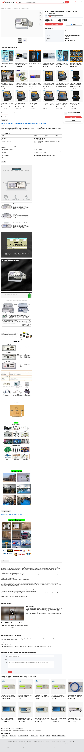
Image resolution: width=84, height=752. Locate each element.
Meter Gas (42, 735)
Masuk (81, 3)
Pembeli (59, 5)
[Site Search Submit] (67, 2)
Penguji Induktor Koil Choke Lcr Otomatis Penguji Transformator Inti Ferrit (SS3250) (21, 84)
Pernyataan (15, 741)
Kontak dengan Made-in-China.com (39, 741)
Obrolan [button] (74, 24)
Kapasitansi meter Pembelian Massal (58, 735)
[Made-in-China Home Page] (7, 2)
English (7, 743)
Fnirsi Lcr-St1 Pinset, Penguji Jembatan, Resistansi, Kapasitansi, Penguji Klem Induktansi (7, 84)
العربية (53, 743)
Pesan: (6, 662)
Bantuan (66, 5)
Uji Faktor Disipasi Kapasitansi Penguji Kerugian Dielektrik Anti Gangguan (48, 104)
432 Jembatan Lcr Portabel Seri (7, 63)
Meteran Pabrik (4, 735)
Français (23, 743)
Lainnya (2, 737)
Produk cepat (48, 741)
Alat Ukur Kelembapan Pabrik (23, 735)
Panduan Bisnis (69, 741)
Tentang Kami (10, 741)
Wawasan (63, 741)
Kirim (10, 671)
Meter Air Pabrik (13, 735)
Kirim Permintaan (54, 24)
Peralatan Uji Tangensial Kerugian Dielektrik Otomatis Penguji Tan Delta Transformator (62, 104)
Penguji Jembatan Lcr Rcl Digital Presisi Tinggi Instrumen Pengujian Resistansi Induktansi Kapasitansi (35, 84)
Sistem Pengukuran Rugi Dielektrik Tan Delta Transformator (7, 104)
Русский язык (45, 743)
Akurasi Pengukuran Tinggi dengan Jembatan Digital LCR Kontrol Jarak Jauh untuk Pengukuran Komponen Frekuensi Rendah (49, 64)
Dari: (6, 656)
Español (27, 743)
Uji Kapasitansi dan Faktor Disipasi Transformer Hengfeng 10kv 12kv (62, 84)
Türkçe (69, 743)
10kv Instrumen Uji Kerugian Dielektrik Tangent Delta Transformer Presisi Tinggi (20, 104)
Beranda (2, 8)
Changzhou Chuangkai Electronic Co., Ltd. (55, 15)
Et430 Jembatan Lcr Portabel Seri (35, 63)
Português (36, 743)
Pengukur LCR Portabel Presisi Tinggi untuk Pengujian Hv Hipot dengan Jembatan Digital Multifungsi (62, 64)
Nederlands (57, 743)
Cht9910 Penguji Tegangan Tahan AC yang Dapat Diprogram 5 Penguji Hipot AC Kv (8, 696)
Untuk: (6, 659)
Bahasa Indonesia (79, 743)
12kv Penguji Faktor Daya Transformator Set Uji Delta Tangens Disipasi (33, 104)
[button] (63, 2)
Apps (72, 5)
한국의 (50, 743)
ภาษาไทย (65, 743)
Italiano (40, 743)
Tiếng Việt (73, 743)
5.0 (69, 114)
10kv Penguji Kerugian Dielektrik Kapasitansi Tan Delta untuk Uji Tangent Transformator (48, 84)
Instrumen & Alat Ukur (9, 8)
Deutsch (31, 743)
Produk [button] (19, 2)
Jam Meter (48, 735)
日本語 (19, 743)
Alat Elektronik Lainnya (25, 8)
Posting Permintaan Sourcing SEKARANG (32, 671)
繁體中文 (15, 743)
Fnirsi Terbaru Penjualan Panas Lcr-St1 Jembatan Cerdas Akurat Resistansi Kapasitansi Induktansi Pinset (76, 64)
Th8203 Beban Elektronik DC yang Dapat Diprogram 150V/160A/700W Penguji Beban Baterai (75, 719)
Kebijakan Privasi (29, 741)
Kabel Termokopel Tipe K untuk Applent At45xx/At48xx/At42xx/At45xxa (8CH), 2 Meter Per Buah (75, 696)
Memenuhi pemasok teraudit (56, 741)
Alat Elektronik (17, 8)
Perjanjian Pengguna (22, 741)
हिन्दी (61, 743)
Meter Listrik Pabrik (34, 735)
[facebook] (73, 741)
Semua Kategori (5, 5)
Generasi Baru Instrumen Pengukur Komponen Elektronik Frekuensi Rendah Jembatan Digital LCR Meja (21, 64)
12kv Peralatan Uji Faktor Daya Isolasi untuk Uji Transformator (75, 84)
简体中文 (11, 743)
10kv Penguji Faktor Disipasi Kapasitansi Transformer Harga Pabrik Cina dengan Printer (75, 104)
